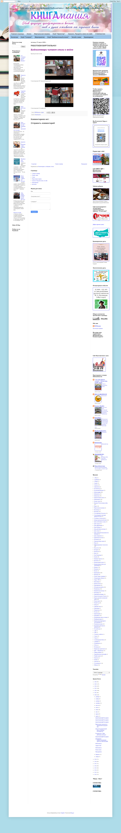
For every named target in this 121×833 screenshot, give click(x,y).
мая (97, 711)
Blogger (72, 813)
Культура (96, 574)
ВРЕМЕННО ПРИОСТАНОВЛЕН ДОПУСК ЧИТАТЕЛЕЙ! (101, 740)
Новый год (96, 602)
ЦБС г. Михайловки (98, 650)
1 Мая (95, 477)
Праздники (96, 615)
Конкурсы (96, 569)
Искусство (96, 548)
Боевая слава (97, 501)
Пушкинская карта (98, 624)
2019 (95, 759)
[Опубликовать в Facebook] (52, 112)
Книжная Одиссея (98, 558)
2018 (95, 761)
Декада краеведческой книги (100, 520)
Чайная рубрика (97, 652)
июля (97, 707)
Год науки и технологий (99, 518)
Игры (95, 543)
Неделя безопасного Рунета (100, 596)
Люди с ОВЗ (97, 580)
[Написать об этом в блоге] (49, 112)
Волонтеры (96, 509)
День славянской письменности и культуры (101, 533)
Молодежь (96, 592)
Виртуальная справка (42, 34)
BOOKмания (98, 326)
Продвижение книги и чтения (100, 617)
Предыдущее (84, 164)
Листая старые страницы (99, 576)
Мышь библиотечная (100, 466)
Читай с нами (76, 37)
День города (97, 523)
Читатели (96, 657)
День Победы (97, 527)
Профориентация (98, 619)
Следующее (33, 164)
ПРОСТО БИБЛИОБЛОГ (101, 394)
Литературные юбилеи (99, 578)
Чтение (95, 659)
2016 (95, 765)
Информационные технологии (101, 544)
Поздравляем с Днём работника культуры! (100, 734)
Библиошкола (97, 499)
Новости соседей (17, 212)
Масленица (96, 581)
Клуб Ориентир (97, 555)
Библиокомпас (98, 442)
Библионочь (96, 494)
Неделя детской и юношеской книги (100, 598)
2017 (95, 763)
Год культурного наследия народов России (100, 515)
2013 (95, 772)
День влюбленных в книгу (100, 521)
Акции (95, 483)
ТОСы (95, 645)
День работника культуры (99, 529)
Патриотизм (97, 610)
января (97, 756)
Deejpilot (63, 813)
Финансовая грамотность (99, 648)
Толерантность (97, 643)
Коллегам (14, 37)
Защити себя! (98, 745)
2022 (95, 690)
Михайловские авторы (99, 590)
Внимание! (104, 432)
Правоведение (97, 613)
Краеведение (88, 37)
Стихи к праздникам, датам (104, 385)
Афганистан (96, 486)
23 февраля (96, 479)
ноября (97, 698)
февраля (98, 754)
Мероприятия (39, 37)
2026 (95, 681)
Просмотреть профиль (98, 328)
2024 (95, 686)
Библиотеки (96, 495)
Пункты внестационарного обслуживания (100, 621)
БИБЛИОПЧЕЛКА (99, 454)
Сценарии (96, 641)
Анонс (29, 34)
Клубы (95, 557)
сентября (98, 703)
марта (97, 716)
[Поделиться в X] (51, 112)
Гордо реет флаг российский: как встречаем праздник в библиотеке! (105, 411)
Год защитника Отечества (99, 513)
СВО (95, 632)
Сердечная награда (23, 91)
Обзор (95, 604)
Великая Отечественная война (101, 503)
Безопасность (97, 488)
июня (97, 709)
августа (97, 705)
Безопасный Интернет (99, 490)
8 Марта (96, 481)
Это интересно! (97, 663)
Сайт (95, 630)
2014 (95, 770)
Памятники (96, 608)
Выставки (96, 511)
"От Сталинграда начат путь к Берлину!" (23, 58)
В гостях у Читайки (99, 406)
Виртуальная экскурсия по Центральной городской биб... (101, 725)
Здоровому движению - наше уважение (23, 144)
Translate (103, 674)
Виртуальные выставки (99, 508)
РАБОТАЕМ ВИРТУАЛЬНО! (102, 718)
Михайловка (97, 589)
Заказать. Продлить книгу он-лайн (80, 34)
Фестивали (96, 647)
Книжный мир (105, 444)
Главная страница (17, 34)
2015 (95, 768)
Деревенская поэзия (98, 537)
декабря (97, 696)
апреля (97, 714)
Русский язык (97, 629)
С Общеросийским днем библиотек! (105, 457)
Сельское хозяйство (98, 634)
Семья (95, 636)
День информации (98, 525)
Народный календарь (98, 594)
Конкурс (96, 567)
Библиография (97, 492)
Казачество (96, 551)
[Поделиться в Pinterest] (54, 112)
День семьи (96, 530)
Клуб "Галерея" (26, 37)
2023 (95, 688)
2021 (95, 692)
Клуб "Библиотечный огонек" (58, 37)
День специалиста (98, 535)
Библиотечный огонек (99, 497)
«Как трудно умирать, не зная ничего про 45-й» (23, 196)
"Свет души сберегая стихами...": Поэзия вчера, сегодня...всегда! (101, 381)
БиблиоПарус (98, 417)
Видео (95, 506)
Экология (96, 661)
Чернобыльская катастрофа (100, 654)
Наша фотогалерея (23, 108)
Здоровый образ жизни (99, 541)
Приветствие (23, 75)
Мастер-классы (97, 583)
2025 (95, 684)
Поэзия (95, 611)
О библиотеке (100, 34)
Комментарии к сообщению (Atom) (46, 166)
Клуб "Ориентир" (59, 34)
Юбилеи (96, 665)
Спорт (95, 638)
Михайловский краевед (100, 431)
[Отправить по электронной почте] (47, 112)
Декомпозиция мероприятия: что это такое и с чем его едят (101, 468)
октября (98, 701)
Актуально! (104, 395)
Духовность (96, 539)
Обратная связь (97, 606)
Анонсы (96, 485)
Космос (95, 570)
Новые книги (97, 601)
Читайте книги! (97, 656)
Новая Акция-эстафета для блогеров (23, 178)
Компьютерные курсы (99, 562)
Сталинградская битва (99, 639)
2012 (95, 774)
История (96, 549)
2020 (95, 694)
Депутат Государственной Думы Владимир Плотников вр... (101, 730)
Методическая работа (99, 587)
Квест (95, 553)
